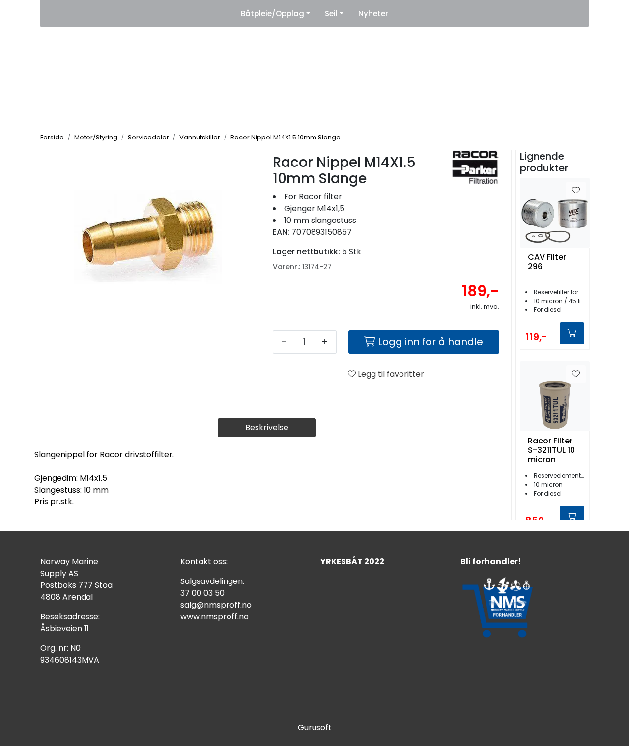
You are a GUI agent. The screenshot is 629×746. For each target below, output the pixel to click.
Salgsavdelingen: (212, 581)
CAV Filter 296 (547, 262)
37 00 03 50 (202, 593)
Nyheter (373, 13)
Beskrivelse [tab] (266, 427)
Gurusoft (315, 727)
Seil (331, 13)
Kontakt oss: (204, 561)
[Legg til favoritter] (576, 190)
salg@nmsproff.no (216, 604)
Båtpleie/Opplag (272, 13)
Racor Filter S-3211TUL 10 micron (551, 450)
